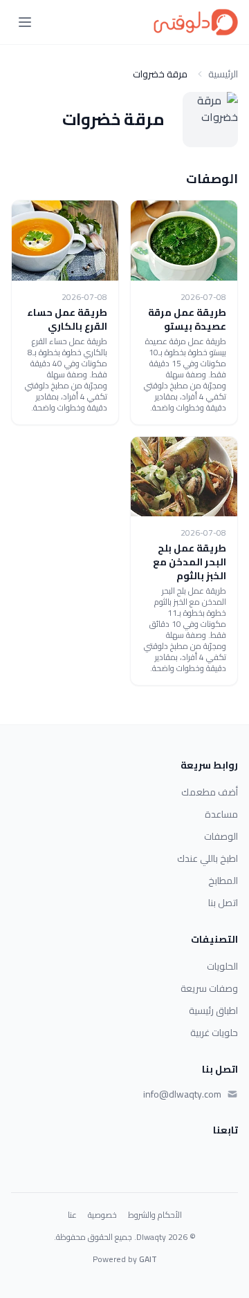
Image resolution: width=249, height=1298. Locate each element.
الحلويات (222, 966)
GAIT (148, 1259)
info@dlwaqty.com (182, 1094)
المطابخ (223, 881)
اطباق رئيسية (213, 1010)
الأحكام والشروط (155, 1215)
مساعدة (221, 814)
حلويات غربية (214, 1033)
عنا (72, 1215)
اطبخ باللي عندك (207, 858)
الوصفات (221, 836)
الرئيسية (223, 74)
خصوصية (102, 1215)
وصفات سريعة (209, 988)
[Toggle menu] (25, 22)
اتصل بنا (223, 903)
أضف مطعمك (209, 792)
